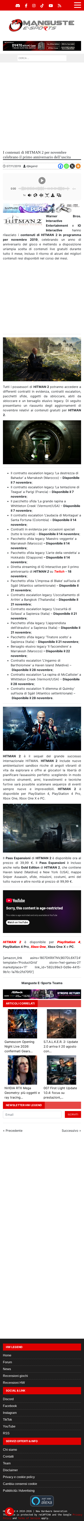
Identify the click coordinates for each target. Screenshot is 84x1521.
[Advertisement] (42, 106)
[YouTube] (51, 5)
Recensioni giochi (15, 1376)
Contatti (8, 1456)
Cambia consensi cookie (20, 1483)
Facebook (10, 1406)
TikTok (7, 1419)
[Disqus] (42, 1188)
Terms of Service (29, 1518)
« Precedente (12, 1131)
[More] (78, 166)
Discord (8, 1399)
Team (7, 1463)
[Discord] (17, 5)
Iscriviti (73, 1114)
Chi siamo (10, 1449)
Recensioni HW (14, 1382)
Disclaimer (10, 1470)
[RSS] (59, 5)
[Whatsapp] (66, 166)
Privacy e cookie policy (19, 1477)
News (7, 1369)
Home (7, 1355)
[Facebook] (26, 5)
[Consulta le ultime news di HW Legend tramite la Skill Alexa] (42, 1501)
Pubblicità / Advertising (19, 1490)
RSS (6, 1433)
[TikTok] (42, 5)
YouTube (9, 1426)
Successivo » (71, 1131)
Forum (7, 1362)
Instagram (10, 1412)
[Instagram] (34, 5)
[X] (72, 166)
